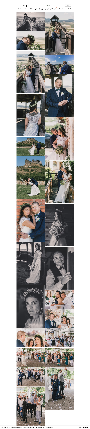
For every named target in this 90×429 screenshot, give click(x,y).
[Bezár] (88, 427)
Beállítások (80, 427)
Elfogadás (85, 427)
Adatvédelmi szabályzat (49, 427)
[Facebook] (28, 6)
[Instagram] (26, 6)
